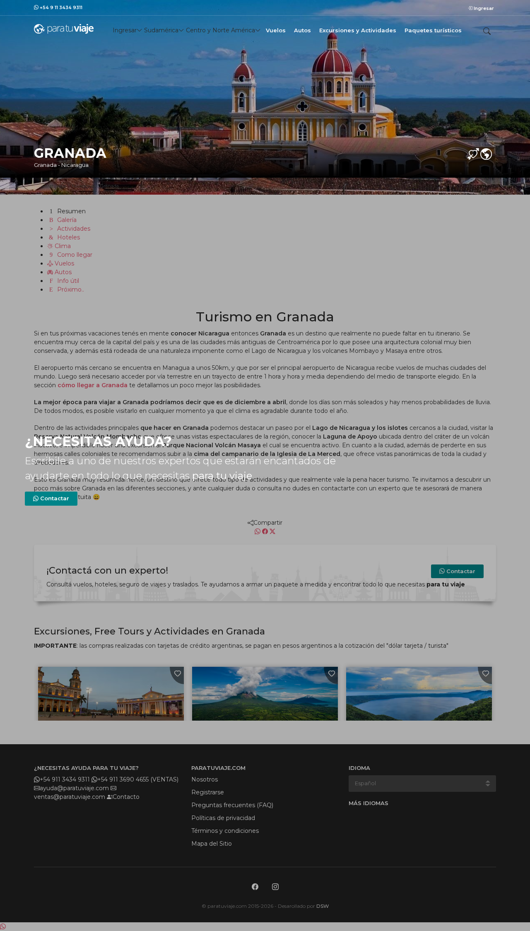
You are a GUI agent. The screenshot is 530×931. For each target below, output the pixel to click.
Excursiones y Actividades (357, 30)
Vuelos (276, 30)
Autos (302, 30)
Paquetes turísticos (433, 30)
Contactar (54, 498)
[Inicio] (64, 28)
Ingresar (483, 8)
